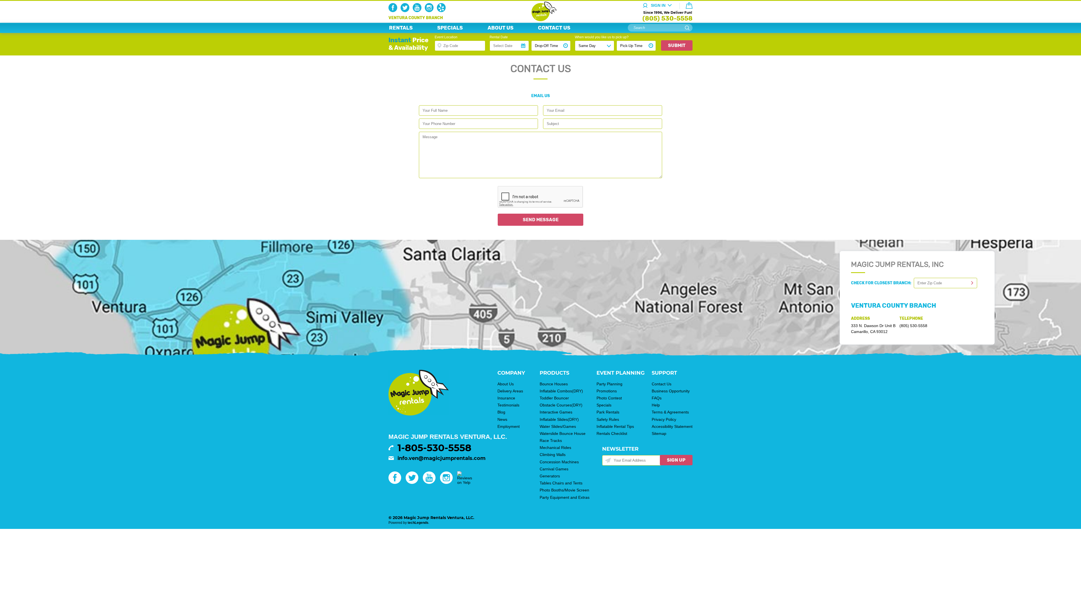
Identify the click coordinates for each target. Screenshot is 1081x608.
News (502, 419)
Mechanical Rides (555, 447)
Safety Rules (608, 419)
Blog (501, 412)
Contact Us (661, 384)
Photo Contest (609, 398)
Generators (550, 476)
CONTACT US (554, 28)
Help (656, 405)
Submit (676, 45)
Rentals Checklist (612, 433)
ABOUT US (500, 28)
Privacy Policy (664, 419)
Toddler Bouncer (554, 398)
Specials (604, 405)
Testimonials (508, 405)
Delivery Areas (510, 391)
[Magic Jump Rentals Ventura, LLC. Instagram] (430, 10)
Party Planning (609, 384)
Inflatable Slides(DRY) (559, 419)
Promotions (607, 391)
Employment (508, 426)
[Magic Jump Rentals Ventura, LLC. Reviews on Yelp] (464, 482)
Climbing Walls (553, 454)
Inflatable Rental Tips (615, 426)
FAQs (657, 398)
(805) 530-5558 (667, 18)
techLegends (418, 523)
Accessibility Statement (672, 426)
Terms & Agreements (670, 412)
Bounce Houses (554, 384)
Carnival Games (554, 469)
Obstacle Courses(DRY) (561, 405)
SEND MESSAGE (541, 219)
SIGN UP (676, 460)
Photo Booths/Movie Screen (564, 490)
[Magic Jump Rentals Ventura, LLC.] (540, 19)
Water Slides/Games (558, 426)
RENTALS (401, 28)
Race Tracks (551, 440)
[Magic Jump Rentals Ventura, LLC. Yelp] (442, 10)
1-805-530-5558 (434, 448)
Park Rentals (608, 412)
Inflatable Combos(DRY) (561, 391)
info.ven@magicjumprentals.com (441, 458)
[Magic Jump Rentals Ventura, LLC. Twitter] (406, 10)
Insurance (506, 398)
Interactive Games (556, 412)
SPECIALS (450, 28)
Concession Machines (559, 462)
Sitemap (659, 433)
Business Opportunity (671, 391)
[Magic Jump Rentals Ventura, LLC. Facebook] (393, 10)
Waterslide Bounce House (563, 433)
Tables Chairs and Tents (561, 483)
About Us (505, 384)
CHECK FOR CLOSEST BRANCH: (882, 283)
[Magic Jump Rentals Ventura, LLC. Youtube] (418, 10)
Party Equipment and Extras (564, 497)
